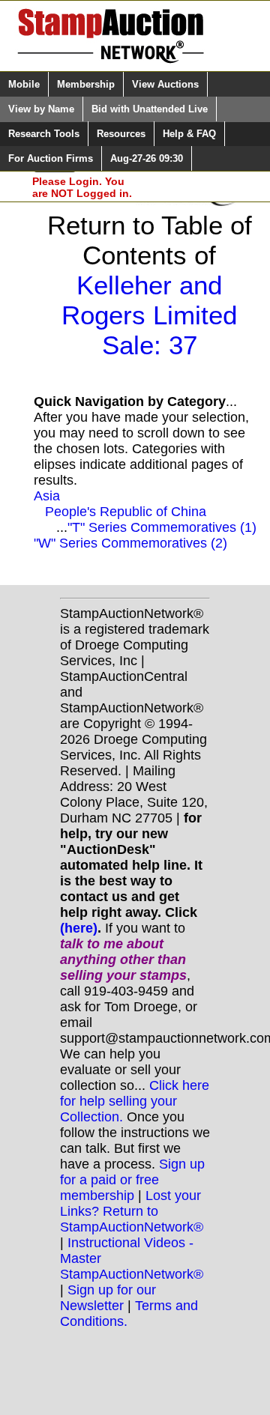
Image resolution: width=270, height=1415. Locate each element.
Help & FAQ (189, 133)
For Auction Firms (50, 158)
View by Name (41, 109)
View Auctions (165, 84)
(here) (79, 928)
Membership (86, 84)
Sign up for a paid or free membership (132, 1180)
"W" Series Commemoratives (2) (130, 543)
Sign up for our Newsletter (108, 1297)
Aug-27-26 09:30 (146, 158)
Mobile (24, 84)
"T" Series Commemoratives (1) (162, 527)
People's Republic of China (125, 511)
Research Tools (44, 133)
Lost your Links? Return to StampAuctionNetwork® (131, 1211)
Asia (47, 495)
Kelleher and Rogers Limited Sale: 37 (149, 315)
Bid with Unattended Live (150, 109)
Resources (121, 133)
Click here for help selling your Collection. (134, 1101)
